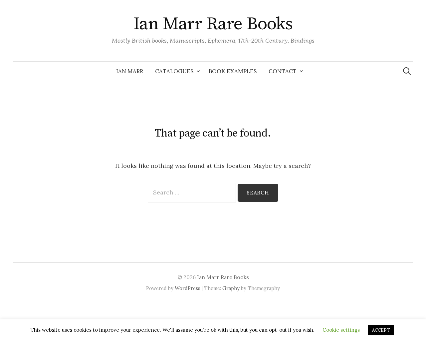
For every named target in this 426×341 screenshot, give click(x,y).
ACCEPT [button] (381, 330)
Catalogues (174, 71)
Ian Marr (129, 71)
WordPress (187, 288)
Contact (283, 71)
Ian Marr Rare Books (213, 24)
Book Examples (233, 71)
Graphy (231, 288)
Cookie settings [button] (341, 330)
